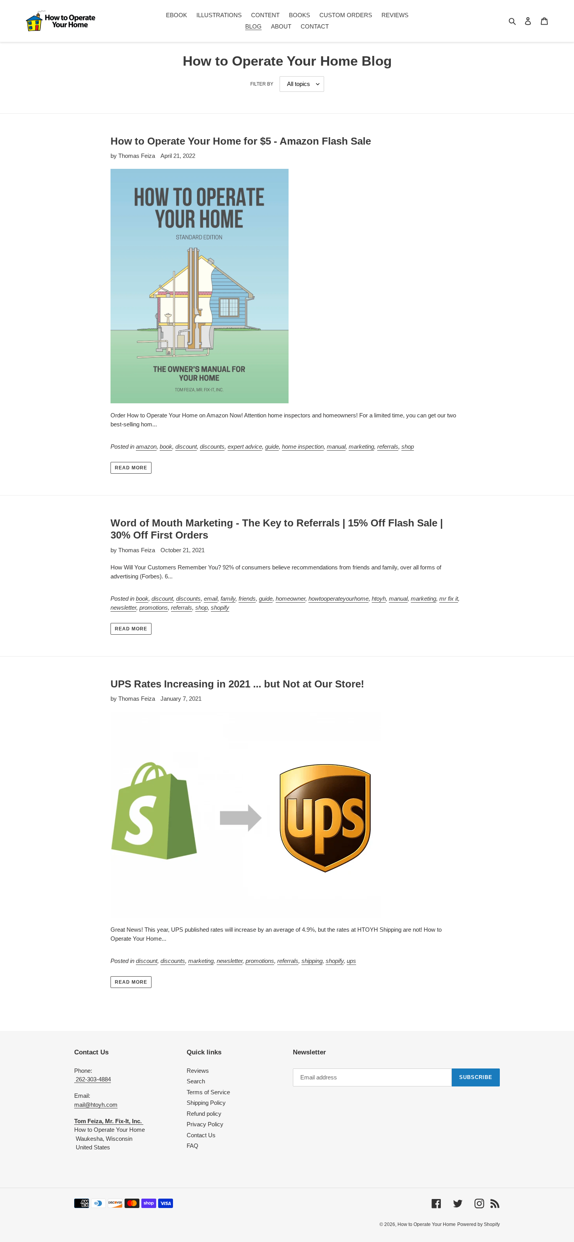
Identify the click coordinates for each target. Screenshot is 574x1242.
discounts (212, 446)
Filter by (261, 84)
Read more (131, 468)
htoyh (379, 598)
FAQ (192, 1145)
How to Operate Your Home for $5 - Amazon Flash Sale (241, 141)
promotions (153, 607)
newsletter (123, 607)
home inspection (303, 446)
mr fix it (448, 598)
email (210, 598)
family (228, 598)
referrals (387, 446)
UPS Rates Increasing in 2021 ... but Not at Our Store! (237, 684)
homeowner (290, 598)
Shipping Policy (206, 1102)
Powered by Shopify (478, 1224)
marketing (361, 446)
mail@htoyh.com (96, 1104)
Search (196, 1081)
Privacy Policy (205, 1124)
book (166, 446)
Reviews (198, 1070)
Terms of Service (208, 1092)
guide (272, 446)
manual (336, 446)
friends (247, 598)
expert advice (245, 446)
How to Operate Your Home (427, 1224)
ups (351, 960)
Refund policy (204, 1113)
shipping (312, 960)
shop (407, 446)
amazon (146, 446)
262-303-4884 (92, 1079)
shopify (220, 607)
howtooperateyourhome (338, 598)
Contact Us (201, 1135)
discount (186, 446)
